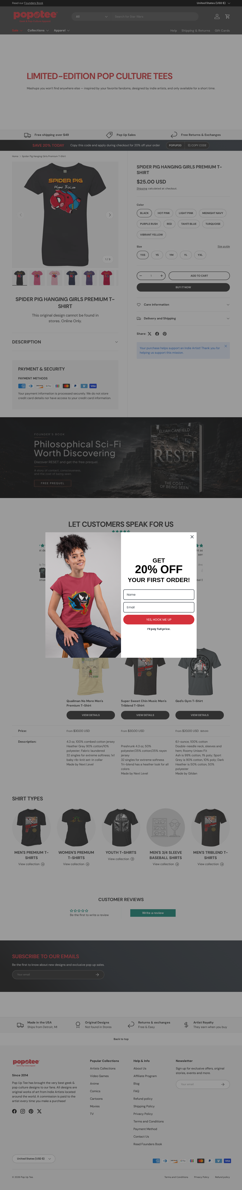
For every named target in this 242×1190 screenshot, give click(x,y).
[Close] (192, 536)
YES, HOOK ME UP (158, 619)
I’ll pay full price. (159, 629)
